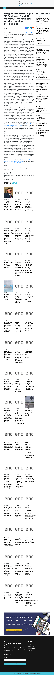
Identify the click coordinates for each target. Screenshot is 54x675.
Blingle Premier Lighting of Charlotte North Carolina (19, 124)
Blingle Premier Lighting (28, 32)
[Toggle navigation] (4, 8)
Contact (30, 650)
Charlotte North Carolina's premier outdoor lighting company (19, 160)
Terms (29, 644)
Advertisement (31, 648)
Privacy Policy (31, 646)
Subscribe (15, 664)
